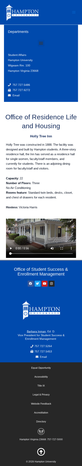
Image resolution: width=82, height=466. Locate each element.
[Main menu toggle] (74, 12)
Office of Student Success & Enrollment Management (41, 272)
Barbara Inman (36, 331)
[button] (41, 43)
